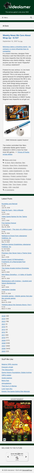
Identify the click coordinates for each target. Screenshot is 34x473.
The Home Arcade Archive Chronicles (15, 268)
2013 (3, 330)
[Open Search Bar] (31, 17)
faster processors (19, 168)
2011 (3, 335)
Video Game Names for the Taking (14, 216)
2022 (3, 321)
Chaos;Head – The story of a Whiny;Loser (17, 229)
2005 (3, 351)
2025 (3, 319)
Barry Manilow (16, 163)
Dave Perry (14, 165)
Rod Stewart (18, 182)
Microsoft (12, 174)
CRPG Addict (6, 375)
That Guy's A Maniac (9, 386)
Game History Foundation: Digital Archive (17, 372)
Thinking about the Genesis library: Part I (16, 305)
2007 (3, 346)
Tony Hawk (17, 184)
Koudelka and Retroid (9, 204)
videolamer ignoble (9, 289)
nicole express (7, 378)
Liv (24, 171)
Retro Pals (5, 380)
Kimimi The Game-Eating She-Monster (16, 391)
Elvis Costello (7, 168)
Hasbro (5, 171)
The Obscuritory (7, 370)
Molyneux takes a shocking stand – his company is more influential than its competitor (17, 49)
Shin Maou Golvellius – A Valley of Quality (17, 274)
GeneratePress (27, 470)
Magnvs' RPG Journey (10, 364)
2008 (3, 343)
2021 (3, 324)
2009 (4, 340)
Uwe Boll (15, 187)
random (17, 459)
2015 (3, 327)
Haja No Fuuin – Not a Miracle (12, 210)
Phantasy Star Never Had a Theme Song (16, 253)
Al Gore (7, 163)
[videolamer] (17, 5)
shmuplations (6, 383)
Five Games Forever (9, 223)
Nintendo (19, 174)
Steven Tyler (7, 184)
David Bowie (23, 165)
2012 (3, 332)
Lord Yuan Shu (7, 389)
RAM (11, 182)
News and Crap (10, 160)
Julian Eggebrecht (15, 171)
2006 (4, 348)
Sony (25, 182)
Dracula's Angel (7, 367)
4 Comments (9, 190)
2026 (3, 316)
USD (10, 187)
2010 (3, 338)
